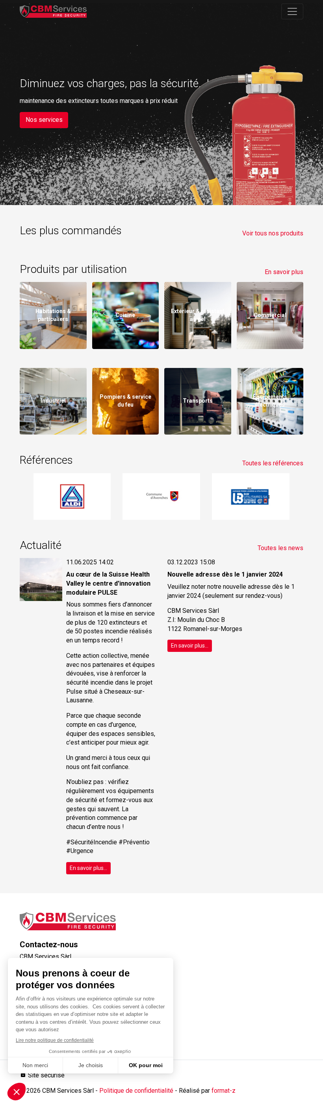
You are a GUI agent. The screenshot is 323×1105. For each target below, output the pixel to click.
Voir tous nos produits (272, 233)
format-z (224, 1090)
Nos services (44, 119)
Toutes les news (280, 548)
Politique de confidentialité (136, 1090)
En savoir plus (284, 272)
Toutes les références (272, 463)
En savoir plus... (88, 868)
